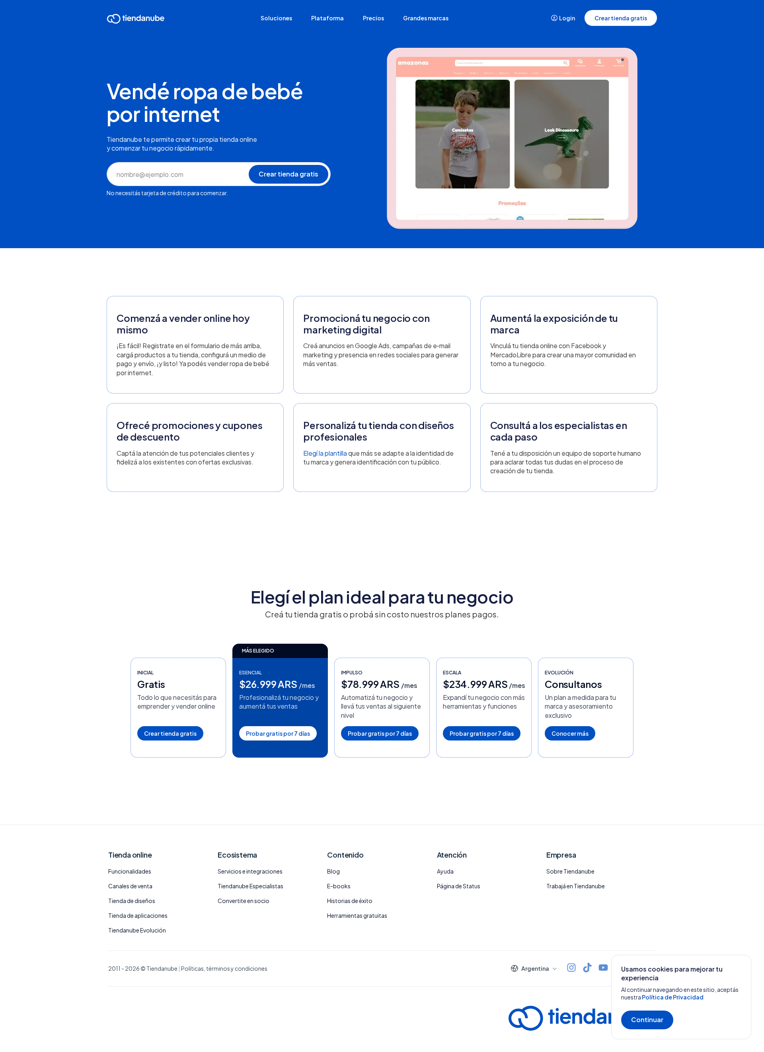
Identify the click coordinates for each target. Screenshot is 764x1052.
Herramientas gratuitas (357, 915)
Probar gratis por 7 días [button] (278, 733)
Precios (373, 18)
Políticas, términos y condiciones (224, 968)
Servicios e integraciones (250, 871)
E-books (339, 885)
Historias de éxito (349, 900)
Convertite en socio (243, 900)
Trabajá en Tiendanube (575, 885)
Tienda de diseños (131, 900)
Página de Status (458, 885)
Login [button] (567, 18)
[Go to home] (135, 20)
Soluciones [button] (276, 18)
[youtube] (603, 968)
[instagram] (571, 968)
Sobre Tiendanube (570, 871)
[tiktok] (587, 968)
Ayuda (445, 871)
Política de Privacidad (673, 997)
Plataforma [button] (327, 18)
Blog (333, 871)
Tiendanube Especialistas (250, 885)
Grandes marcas (425, 18)
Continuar (647, 1019)
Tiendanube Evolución (137, 930)
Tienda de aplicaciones (138, 915)
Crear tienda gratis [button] (620, 18)
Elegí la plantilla (325, 453)
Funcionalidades (129, 871)
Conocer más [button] (570, 733)
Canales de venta (130, 885)
